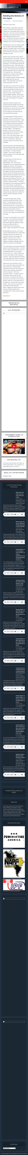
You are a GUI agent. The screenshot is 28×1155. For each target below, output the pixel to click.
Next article (14, 304)
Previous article (14, 303)
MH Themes (24, 1153)
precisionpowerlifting (17, 21)
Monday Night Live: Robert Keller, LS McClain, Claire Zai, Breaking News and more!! (21, 699)
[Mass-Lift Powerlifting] (14, 7)
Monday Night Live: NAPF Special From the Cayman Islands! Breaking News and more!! (21, 642)
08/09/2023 (7, 21)
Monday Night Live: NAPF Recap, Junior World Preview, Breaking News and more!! (21, 613)
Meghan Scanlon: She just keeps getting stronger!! (20, 756)
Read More (6, 295)
